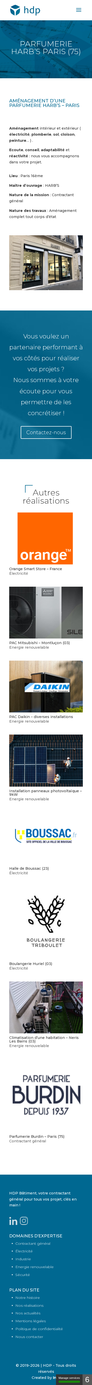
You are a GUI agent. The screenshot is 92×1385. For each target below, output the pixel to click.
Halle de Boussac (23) (29, 868)
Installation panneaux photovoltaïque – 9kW (45, 793)
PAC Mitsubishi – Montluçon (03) (39, 643)
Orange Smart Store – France (35, 569)
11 (68, 285)
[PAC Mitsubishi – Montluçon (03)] (46, 613)
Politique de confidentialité (39, 1329)
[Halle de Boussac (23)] (46, 838)
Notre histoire (27, 1297)
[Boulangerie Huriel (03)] (46, 922)
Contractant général (27, 1141)
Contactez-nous (46, 432)
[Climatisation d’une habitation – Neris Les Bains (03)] (46, 1007)
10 (63, 285)
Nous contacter (29, 1336)
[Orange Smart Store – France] (46, 538)
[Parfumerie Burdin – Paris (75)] (46, 1095)
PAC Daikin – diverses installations (41, 716)
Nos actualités (27, 1313)
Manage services (69, 1377)
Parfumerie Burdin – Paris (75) (36, 1136)
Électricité (18, 573)
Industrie (23, 1259)
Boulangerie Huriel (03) (30, 963)
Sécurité (22, 1274)
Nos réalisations (29, 1305)
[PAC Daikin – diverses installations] (46, 686)
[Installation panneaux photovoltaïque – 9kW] (46, 760)
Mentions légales (30, 1321)
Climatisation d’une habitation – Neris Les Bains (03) (44, 1039)
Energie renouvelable (29, 647)
